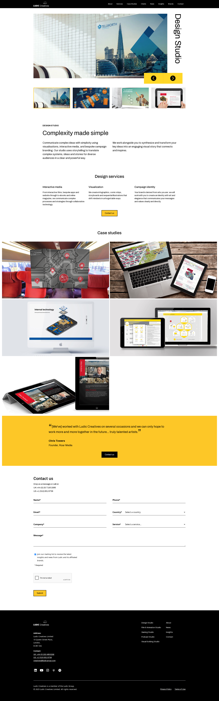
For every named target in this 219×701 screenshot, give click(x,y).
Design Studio (147, 623)
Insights (169, 632)
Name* (37, 500)
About (168, 623)
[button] (153, 78)
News (168, 627)
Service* (117, 524)
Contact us (109, 213)
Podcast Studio (147, 637)
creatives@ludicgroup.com (44, 661)
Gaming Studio (147, 632)
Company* (38, 524)
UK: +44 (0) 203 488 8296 (43, 654)
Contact (169, 637)
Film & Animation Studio (151, 627)
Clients (143, 4)
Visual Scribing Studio (150, 642)
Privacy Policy (165, 689)
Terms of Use (180, 689)
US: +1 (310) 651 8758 (42, 657)
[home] (41, 4)
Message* (38, 535)
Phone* (116, 500)
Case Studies (132, 4)
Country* (117, 512)
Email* (36, 512)
